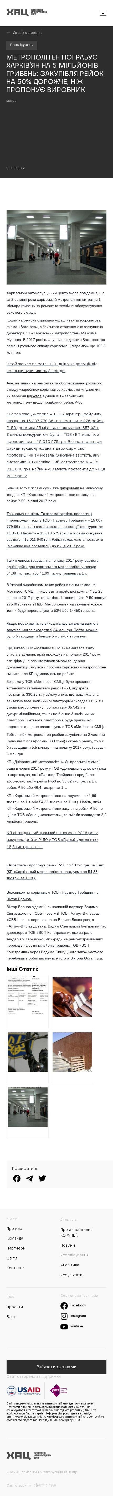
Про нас (14, 1229)
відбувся (34, 396)
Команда (15, 1238)
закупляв (70, 808)
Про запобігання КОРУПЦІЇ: (76, 1232)
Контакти (15, 1268)
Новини (67, 1245)
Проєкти (15, 1307)
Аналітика (69, 1265)
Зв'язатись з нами (56, 1367)
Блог (11, 1317)
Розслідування (21, 45)
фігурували (69, 488)
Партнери (16, 1248)
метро (11, 101)
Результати (71, 1275)
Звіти (12, 1258)
